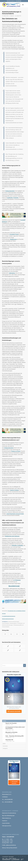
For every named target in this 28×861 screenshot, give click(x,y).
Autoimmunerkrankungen (13, 621)
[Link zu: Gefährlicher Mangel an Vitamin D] (20, 646)
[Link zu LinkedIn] (23, 857)
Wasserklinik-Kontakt (14, 586)
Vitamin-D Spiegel (14, 490)
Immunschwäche (5, 623)
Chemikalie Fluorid (14, 234)
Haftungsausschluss (6, 825)
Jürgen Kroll (19, 15)
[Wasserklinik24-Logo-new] (11, 4)
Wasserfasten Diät (9, 739)
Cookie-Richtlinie (6, 823)
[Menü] (20, 4)
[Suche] (16, 4)
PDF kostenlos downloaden (14, 711)
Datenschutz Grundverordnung (9, 813)
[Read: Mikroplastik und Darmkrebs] (4, 733)
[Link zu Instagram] (25, 857)
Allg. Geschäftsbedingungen (8, 815)
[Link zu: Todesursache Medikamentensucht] (8, 650)
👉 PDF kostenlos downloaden (14, 782)
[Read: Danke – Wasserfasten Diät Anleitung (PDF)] (4, 736)
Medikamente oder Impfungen (12, 536)
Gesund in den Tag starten (11, 723)
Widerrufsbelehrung (6, 818)
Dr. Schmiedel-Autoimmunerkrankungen (8, 616)
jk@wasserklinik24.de (11, 845)
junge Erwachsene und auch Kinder (15, 513)
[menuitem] (16, 4)
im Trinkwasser (17, 580)
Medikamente (13, 239)
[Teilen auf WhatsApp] (17, 634)
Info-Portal (4, 613)
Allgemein (12, 15)
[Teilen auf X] (11, 634)
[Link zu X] (19, 857)
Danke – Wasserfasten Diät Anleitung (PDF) (15, 736)
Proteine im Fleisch (15, 451)
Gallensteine (12, 273)
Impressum (4, 820)
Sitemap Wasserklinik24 (11, 847)
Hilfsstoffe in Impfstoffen (17, 545)
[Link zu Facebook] (21, 857)
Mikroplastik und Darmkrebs (11, 732)
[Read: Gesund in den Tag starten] (4, 724)
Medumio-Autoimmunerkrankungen (8, 618)
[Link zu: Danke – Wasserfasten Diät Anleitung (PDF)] (8, 646)
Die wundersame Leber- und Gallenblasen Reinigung (16, 610)
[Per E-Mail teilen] (23, 634)
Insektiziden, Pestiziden (12, 197)
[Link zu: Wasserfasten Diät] (20, 650)
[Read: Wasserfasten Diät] (4, 740)
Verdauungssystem (10, 191)
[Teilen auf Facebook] (5, 634)
